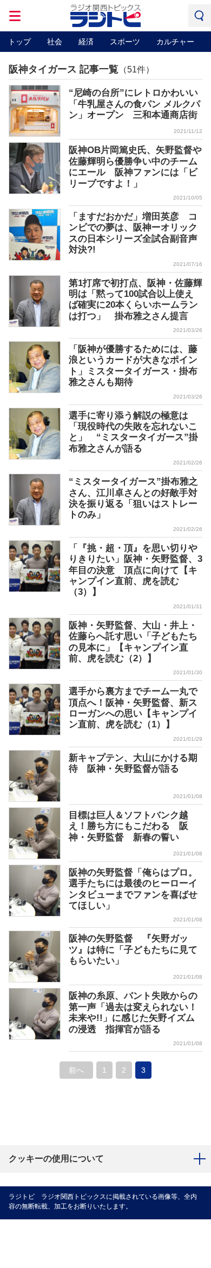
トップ (19, 41)
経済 (86, 41)
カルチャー (175, 41)
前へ (76, 1070)
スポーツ (125, 41)
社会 (54, 41)
